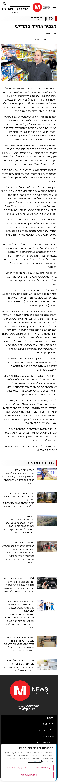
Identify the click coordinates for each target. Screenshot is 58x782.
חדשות (50, 718)
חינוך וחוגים (48, 724)
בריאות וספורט (47, 742)
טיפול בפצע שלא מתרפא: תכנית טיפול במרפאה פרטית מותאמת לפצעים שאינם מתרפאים (19, 606)
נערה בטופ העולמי (24, 470)
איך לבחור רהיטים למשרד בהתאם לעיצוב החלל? (20, 662)
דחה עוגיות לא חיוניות (17, 767)
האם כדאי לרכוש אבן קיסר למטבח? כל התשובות (20, 639)
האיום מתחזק (27, 516)
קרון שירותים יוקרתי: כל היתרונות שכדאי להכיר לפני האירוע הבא (19, 496)
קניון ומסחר (42, 18)
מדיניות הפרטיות (34, 761)
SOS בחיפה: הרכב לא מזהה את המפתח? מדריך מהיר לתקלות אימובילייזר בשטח (19, 581)
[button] (54, 6)
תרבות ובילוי (48, 736)
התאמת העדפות (29, 775)
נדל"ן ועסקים (47, 730)
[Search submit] (4, 4)
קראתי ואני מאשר (42, 767)
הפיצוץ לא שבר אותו (23, 542)
